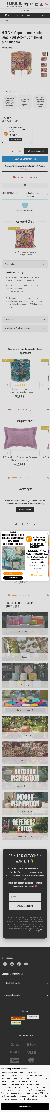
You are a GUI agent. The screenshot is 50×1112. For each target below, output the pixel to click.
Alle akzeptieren (25, 1106)
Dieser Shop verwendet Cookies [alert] (14, 1068)
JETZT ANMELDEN (13, 578)
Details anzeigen (30, 1099)
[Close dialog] (47, 532)
